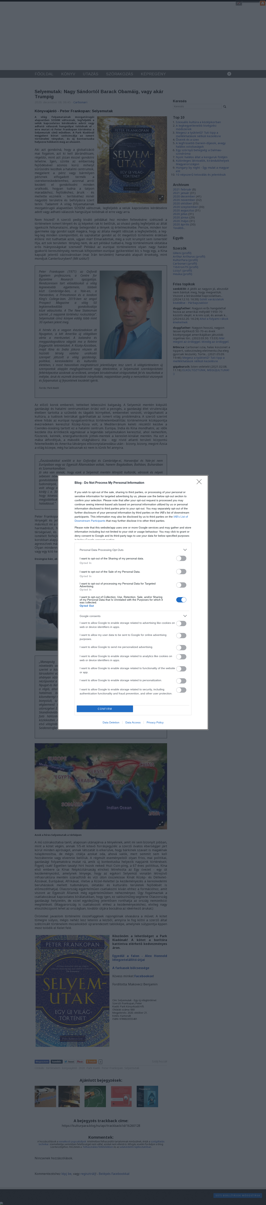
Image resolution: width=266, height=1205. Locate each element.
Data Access (133, 722)
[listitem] (133, 550)
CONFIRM (105, 708)
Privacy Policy (155, 722)
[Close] (200, 483)
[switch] (181, 558)
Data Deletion (111, 722)
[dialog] (133, 602)
